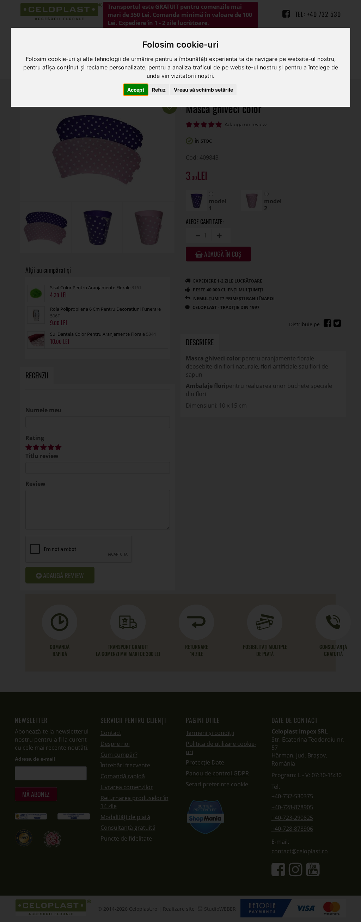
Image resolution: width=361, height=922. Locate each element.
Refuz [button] (159, 90)
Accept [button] (135, 90)
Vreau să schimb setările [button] (203, 90)
